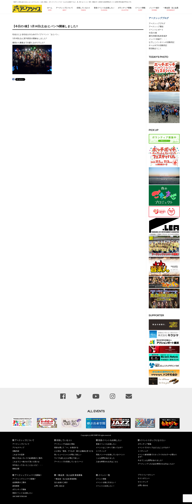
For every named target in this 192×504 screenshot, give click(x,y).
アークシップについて (64, 8)
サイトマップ (143, 482)
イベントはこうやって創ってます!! (109, 447)
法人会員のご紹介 (61, 482)
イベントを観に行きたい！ (106, 482)
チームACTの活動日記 (158, 45)
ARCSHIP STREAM (19, 496)
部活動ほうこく (155, 48)
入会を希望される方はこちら (107, 462)
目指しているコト (83, 8)
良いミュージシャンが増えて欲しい (67, 455)
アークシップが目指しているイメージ (68, 462)
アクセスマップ (18, 447)
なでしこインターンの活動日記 (161, 42)
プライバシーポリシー (146, 475)
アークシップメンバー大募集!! (24, 479)
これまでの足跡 (18, 455)
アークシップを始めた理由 (64, 444)
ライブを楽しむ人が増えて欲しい (67, 458)
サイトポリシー (144, 478)
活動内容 (15, 451)
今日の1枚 (153, 33)
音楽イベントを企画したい (104, 8)
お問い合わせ (59, 486)
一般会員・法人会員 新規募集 (65, 479)
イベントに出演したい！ (105, 486)
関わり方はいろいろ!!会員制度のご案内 (27, 458)
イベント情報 (140, 8)
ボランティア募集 (125, 8)
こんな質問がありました (105, 458)
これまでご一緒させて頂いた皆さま (26, 462)
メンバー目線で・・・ (158, 39)
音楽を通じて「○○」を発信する (66, 447)
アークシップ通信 (156, 26)
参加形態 (15, 486)
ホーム (49, 8)
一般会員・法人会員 (170, 8)
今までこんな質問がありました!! (150, 460)
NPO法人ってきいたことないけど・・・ (27, 465)
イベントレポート (156, 30)
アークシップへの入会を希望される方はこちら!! (156, 464)
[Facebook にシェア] (13, 79)
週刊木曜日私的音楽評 (158, 36)
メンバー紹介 (154, 8)
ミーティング (101, 451)
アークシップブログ (157, 23)
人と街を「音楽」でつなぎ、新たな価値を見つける (73, 451)
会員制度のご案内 (19, 482)
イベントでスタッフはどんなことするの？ (154, 447)
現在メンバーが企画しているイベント (110, 455)
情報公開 (15, 469)
